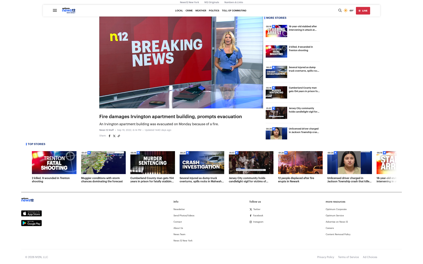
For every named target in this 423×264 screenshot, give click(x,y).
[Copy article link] (118, 136)
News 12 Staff (106, 130)
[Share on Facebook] (109, 136)
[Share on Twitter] (114, 136)
